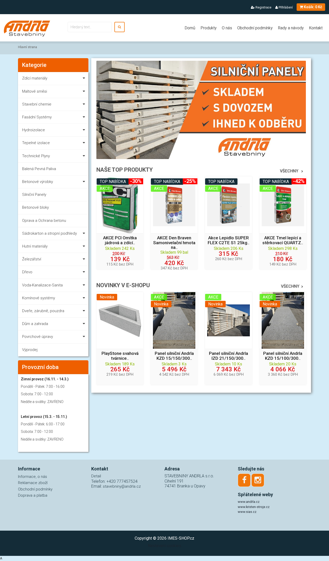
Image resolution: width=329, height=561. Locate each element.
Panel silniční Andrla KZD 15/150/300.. (174, 356)
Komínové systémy (38, 298)
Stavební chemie (36, 104)
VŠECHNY (289, 171)
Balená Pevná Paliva (39, 168)
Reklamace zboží (33, 482)
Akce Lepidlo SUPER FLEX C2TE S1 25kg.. (228, 240)
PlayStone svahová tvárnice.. (120, 356)
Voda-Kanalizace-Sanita (42, 285)
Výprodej (30, 349)
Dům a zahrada (35, 323)
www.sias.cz (247, 512)
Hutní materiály (35, 246)
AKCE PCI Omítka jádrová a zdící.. (120, 240)
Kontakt (316, 27)
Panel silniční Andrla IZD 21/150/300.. (228, 356)
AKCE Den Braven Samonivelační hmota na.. (174, 242)
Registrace (263, 7)
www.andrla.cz (249, 502)
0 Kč (313, 7)
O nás (227, 27)
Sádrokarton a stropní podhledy (49, 233)
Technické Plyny (36, 156)
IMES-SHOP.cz (181, 538)
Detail (96, 476)
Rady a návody (291, 27)
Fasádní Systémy (37, 117)
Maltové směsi (34, 91)
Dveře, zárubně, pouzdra (43, 311)
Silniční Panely (34, 194)
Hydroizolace (33, 130)
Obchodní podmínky (255, 27)
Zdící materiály (34, 78)
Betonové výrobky (37, 181)
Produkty (208, 27)
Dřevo (27, 272)
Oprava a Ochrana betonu (44, 220)
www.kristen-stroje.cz (254, 507)
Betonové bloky (35, 207)
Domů (190, 27)
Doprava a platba (32, 495)
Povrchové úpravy (37, 336)
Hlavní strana (27, 47)
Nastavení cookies (164, 545)
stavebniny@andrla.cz (122, 486)
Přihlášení (285, 7)
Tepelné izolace (36, 143)
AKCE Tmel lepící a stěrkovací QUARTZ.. (282, 240)
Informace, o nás (32, 476)
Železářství (31, 259)
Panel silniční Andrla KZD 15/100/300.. (282, 356)
